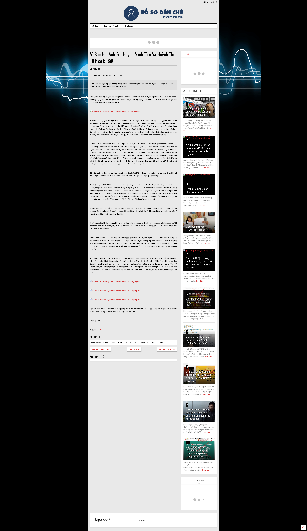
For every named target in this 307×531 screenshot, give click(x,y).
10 (187, 442)
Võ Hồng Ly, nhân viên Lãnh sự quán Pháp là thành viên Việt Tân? (197, 340)
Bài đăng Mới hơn (100, 349)
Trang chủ (134, 349)
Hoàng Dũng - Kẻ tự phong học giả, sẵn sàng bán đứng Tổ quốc (198, 111)
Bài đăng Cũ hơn (167, 349)
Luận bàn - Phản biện (112, 26)
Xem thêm (206, 168)
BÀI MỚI (186, 54)
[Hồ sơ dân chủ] (153, 20)
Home (96, 26)
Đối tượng (129, 26)
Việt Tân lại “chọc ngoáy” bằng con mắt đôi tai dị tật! (199, 302)
